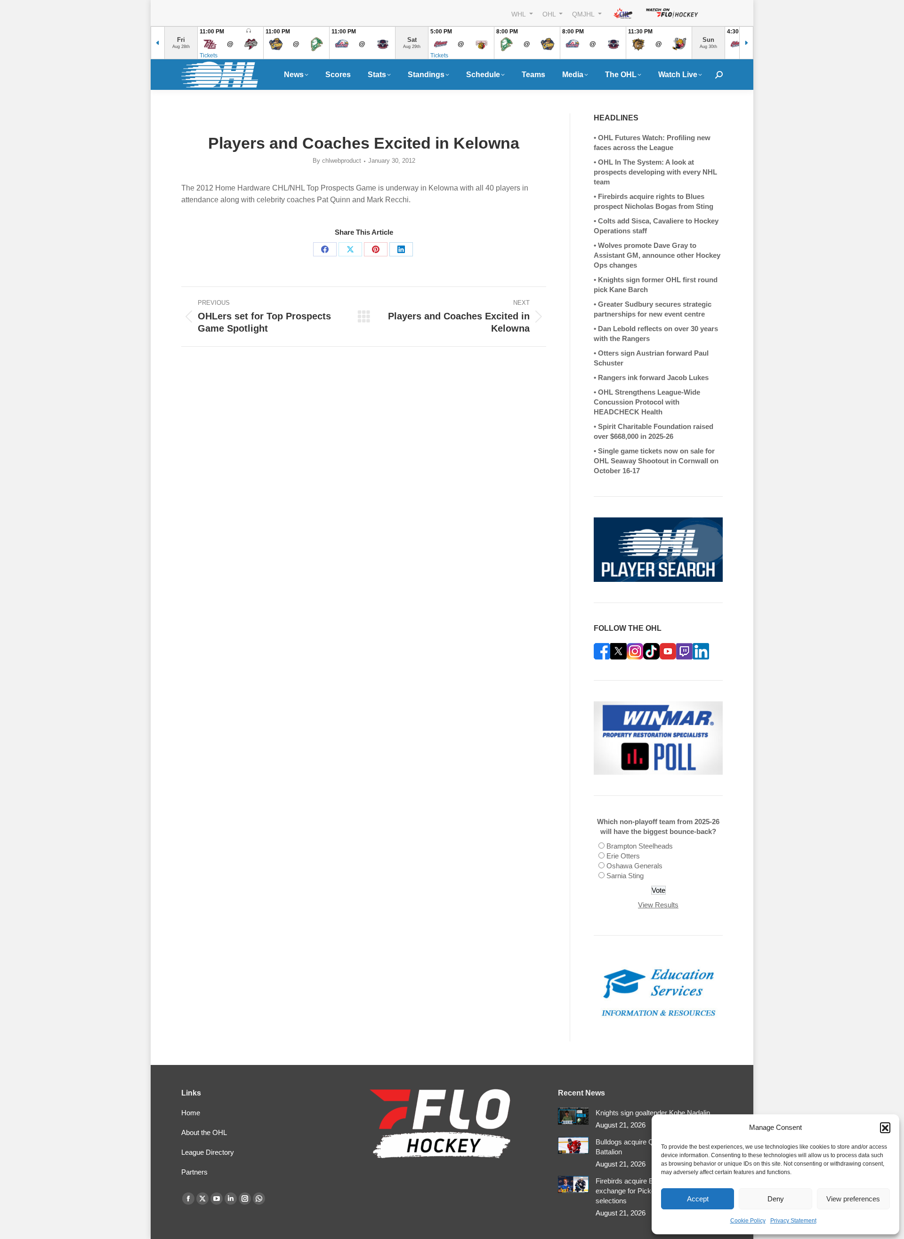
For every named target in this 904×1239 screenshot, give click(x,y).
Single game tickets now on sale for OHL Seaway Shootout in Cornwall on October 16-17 (656, 461)
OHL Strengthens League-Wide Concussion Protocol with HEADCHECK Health (647, 402)
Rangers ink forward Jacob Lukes (653, 377)
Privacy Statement (793, 1220)
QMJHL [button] (584, 13)
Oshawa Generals (634, 866)
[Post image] (573, 1116)
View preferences (853, 1199)
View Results (658, 905)
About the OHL (204, 1132)
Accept (698, 1199)
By (337, 160)
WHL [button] (519, 13)
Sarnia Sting (625, 876)
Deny (775, 1199)
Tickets (209, 55)
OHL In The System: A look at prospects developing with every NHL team (655, 172)
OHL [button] (549, 13)
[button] (885, 1127)
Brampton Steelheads (639, 846)
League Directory (207, 1152)
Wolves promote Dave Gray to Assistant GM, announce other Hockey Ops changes (657, 255)
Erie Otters (623, 856)
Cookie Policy (748, 1220)
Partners (194, 1172)
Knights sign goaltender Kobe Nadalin (653, 1113)
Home (190, 1113)
